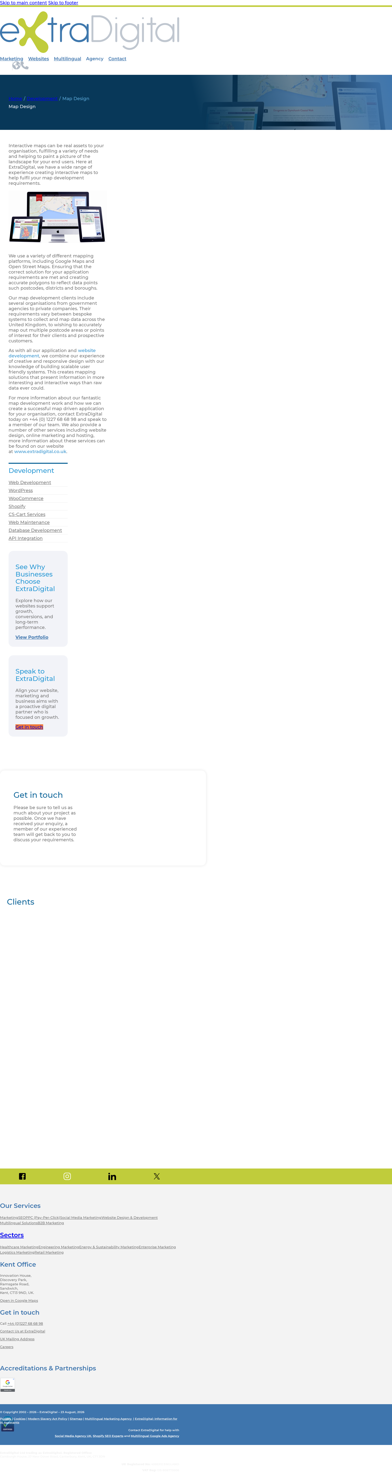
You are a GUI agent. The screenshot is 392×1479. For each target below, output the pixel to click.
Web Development (30, 482)
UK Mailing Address (17, 1339)
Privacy (5, 1419)
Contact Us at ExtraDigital (22, 1331)
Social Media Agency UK (73, 1436)
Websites (38, 58)
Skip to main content (23, 2)
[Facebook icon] (22, 1176)
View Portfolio (31, 637)
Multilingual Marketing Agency (108, 1419)
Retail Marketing (49, 1252)
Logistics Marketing (17, 1252)
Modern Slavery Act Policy (47, 1419)
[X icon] (156, 1176)
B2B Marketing (51, 1223)
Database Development (35, 530)
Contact (117, 58)
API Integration (26, 538)
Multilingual (67, 58)
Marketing (11, 58)
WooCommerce (26, 498)
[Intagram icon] (67, 1176)
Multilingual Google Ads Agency (155, 1436)
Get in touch (29, 727)
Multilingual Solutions (19, 1223)
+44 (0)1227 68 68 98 (25, 1323)
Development (42, 98)
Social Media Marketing (80, 1217)
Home (15, 98)
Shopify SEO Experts (108, 1436)
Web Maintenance (29, 522)
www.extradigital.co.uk (40, 451)
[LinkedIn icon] (112, 1176)
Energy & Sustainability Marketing (109, 1247)
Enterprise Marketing (157, 1247)
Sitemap (76, 1419)
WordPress (21, 490)
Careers (6, 1347)
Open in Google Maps (19, 1300)
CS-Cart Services (27, 514)
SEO (22, 1217)
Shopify (17, 506)
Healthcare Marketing (19, 1247)
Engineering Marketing (58, 1247)
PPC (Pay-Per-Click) (43, 1217)
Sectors (12, 1235)
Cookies (20, 1419)
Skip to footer (63, 2)
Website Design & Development (129, 1217)
